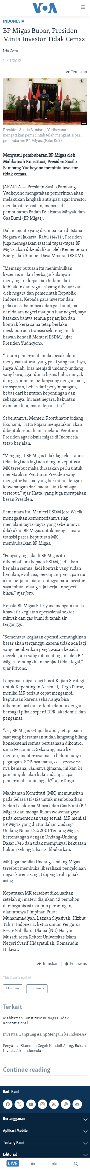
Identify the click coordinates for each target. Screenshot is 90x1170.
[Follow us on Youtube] (31, 1104)
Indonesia (13, 21)
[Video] (33, 1164)
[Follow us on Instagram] (42, 1104)
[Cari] (76, 1164)
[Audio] (54, 1164)
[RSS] (54, 1104)
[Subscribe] (77, 1104)
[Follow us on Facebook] (7, 1104)
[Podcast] (65, 1104)
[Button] (76, 72)
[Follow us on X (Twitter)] (19, 1104)
